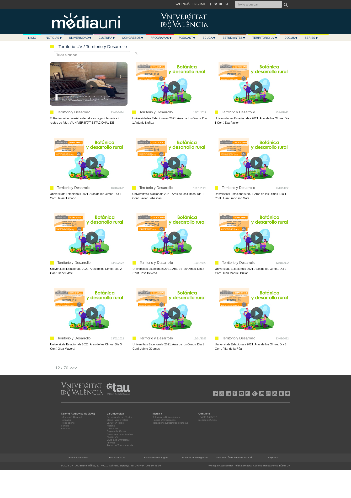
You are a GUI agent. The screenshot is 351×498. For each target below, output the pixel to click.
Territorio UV (264, 37)
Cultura (107, 37)
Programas (160, 37)
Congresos (132, 37)
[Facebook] (210, 4)
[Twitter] (215, 4)
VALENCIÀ (183, 4)
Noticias (54, 37)
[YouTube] (221, 4)
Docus (290, 37)
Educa (208, 37)
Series (311, 37)
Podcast (187, 37)
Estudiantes (234, 37)
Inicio (31, 37)
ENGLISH (198, 4)
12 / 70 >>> (66, 367)
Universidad (80, 37)
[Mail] (226, 4)
